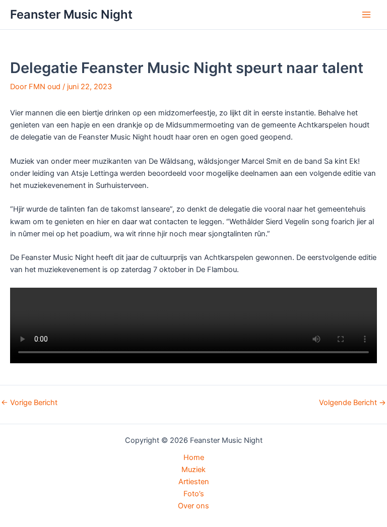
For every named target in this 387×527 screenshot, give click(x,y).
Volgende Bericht (352, 403)
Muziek (193, 469)
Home (193, 457)
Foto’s (193, 493)
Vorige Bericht (29, 403)
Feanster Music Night (71, 14)
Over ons (193, 505)
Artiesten (193, 481)
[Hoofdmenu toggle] (366, 14)
